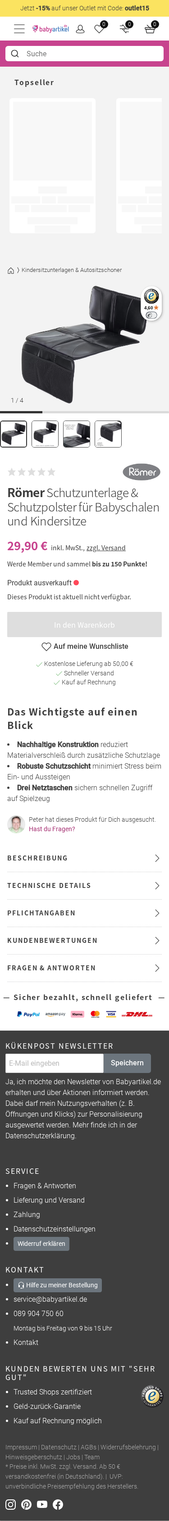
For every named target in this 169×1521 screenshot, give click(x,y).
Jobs (73, 1457)
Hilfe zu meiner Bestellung (61, 1285)
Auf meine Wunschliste (91, 646)
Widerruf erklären (41, 1243)
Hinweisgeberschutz (33, 1457)
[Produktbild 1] (13, 434)
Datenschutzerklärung (40, 1136)
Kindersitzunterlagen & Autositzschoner (72, 270)
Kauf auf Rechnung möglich (58, 1421)
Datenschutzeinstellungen (55, 1229)
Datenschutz (59, 1447)
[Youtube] (45, 1503)
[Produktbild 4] (108, 434)
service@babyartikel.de (50, 1299)
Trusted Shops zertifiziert (53, 1392)
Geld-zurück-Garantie (47, 1406)
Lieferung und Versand (49, 1200)
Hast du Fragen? (52, 829)
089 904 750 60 (39, 1313)
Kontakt (26, 1342)
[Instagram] (13, 1503)
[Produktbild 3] (76, 434)
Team (92, 1457)
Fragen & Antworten (45, 1185)
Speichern (127, 1063)
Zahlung (27, 1214)
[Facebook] (60, 1503)
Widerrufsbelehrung (128, 1447)
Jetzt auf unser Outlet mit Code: (84, 8)
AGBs (88, 1447)
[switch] (151, 315)
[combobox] (84, 53)
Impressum (21, 1447)
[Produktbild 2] (45, 434)
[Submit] (16, 53)
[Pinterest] (29, 1503)
